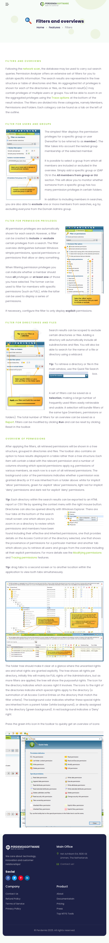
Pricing (60, 903)
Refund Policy (13, 898)
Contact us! (67, 864)
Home (40, 27)
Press (60, 908)
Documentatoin (65, 898)
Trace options (60, 97)
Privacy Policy (13, 908)
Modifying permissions (87, 552)
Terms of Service (15, 903)
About (60, 893)
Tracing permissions (24, 557)
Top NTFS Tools (65, 913)
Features (54, 27)
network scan (31, 68)
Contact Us (12, 893)
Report (10, 422)
